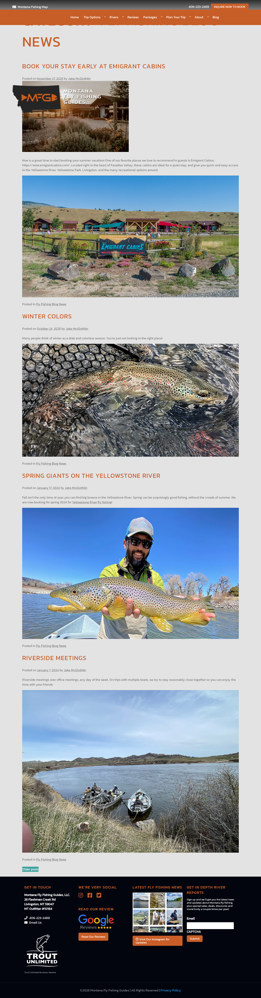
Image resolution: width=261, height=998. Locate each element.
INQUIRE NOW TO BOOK (230, 6)
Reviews (133, 17)
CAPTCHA (194, 931)
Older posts (30, 869)
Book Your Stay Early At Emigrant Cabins (93, 66)
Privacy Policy (171, 990)
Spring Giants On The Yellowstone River (91, 475)
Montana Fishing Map (33, 6)
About (199, 17)
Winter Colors (47, 316)
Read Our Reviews (93, 936)
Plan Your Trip (176, 17)
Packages (150, 17)
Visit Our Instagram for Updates (153, 941)
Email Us (35, 922)
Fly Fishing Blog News (51, 304)
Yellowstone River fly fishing (92, 502)
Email (192, 918)
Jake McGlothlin (79, 78)
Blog (216, 17)
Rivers (114, 17)
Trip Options (92, 17)
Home (74, 17)
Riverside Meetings (54, 658)
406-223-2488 (199, 6)
